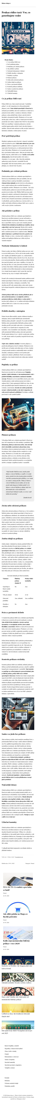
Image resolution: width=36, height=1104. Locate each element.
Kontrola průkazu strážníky (14, 86)
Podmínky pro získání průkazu (15, 66)
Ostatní (32, 863)
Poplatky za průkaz (12, 75)
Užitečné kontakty (12, 93)
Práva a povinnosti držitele (14, 84)
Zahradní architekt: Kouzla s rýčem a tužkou (16, 983)
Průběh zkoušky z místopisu (15, 73)
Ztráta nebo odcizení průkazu (15, 80)
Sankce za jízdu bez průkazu (15, 89)
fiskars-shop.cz (6, 3)
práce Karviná (17, 141)
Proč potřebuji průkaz (13, 64)
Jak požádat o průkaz (13, 68)
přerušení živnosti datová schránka (17, 546)
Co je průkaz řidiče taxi (13, 62)
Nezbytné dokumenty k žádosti (15, 71)
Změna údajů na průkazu (14, 82)
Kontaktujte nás (19, 857)
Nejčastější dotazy (12, 91)
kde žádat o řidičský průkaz (9, 258)
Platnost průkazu (12, 77)
